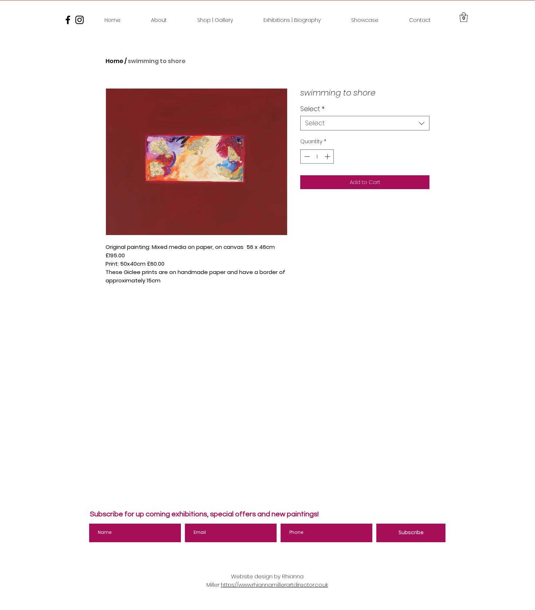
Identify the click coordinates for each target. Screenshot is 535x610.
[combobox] (364, 123)
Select (312, 109)
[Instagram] (79, 20)
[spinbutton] (317, 156)
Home (114, 61)
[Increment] (328, 156)
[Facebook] (68, 20)
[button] (464, 17)
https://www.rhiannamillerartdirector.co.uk (274, 585)
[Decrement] (306, 156)
